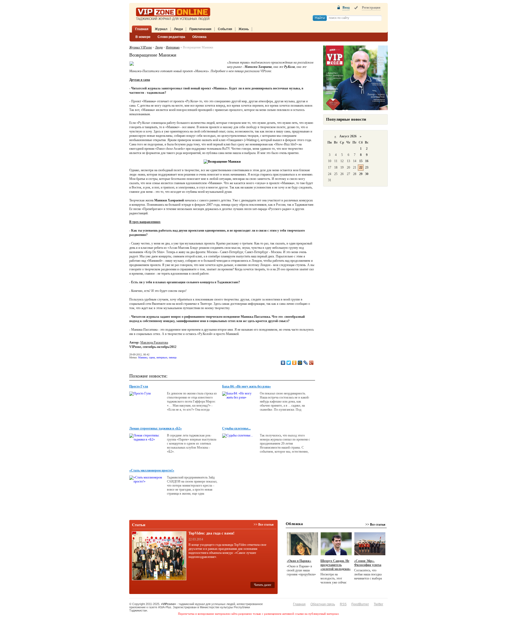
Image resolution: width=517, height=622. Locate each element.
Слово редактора (171, 37)
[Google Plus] (311, 362)
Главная (141, 29)
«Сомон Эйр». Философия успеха (367, 563)
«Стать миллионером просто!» (151, 470)
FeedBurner (360, 604)
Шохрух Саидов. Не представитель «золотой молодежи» (335, 565)
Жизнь (244, 29)
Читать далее (262, 585)
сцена (152, 357)
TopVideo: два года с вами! (211, 533)
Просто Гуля (138, 386)
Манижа (142, 357)
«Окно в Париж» (299, 561)
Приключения (200, 29)
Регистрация (371, 7)
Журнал (161, 29)
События (225, 29)
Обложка (199, 37)
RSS (343, 604)
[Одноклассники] (294, 362)
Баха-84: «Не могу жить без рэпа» (246, 386)
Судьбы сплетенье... (236, 428)
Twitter (378, 604)
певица (172, 357)
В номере (143, 37)
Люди (178, 29)
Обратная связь (322, 604)
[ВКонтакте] (283, 362)
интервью (161, 357)
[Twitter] (289, 362)
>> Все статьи (264, 524)
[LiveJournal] (306, 362)
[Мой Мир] (300, 362)
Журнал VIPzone (140, 47)
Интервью (173, 47)
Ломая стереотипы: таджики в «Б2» (155, 428)
